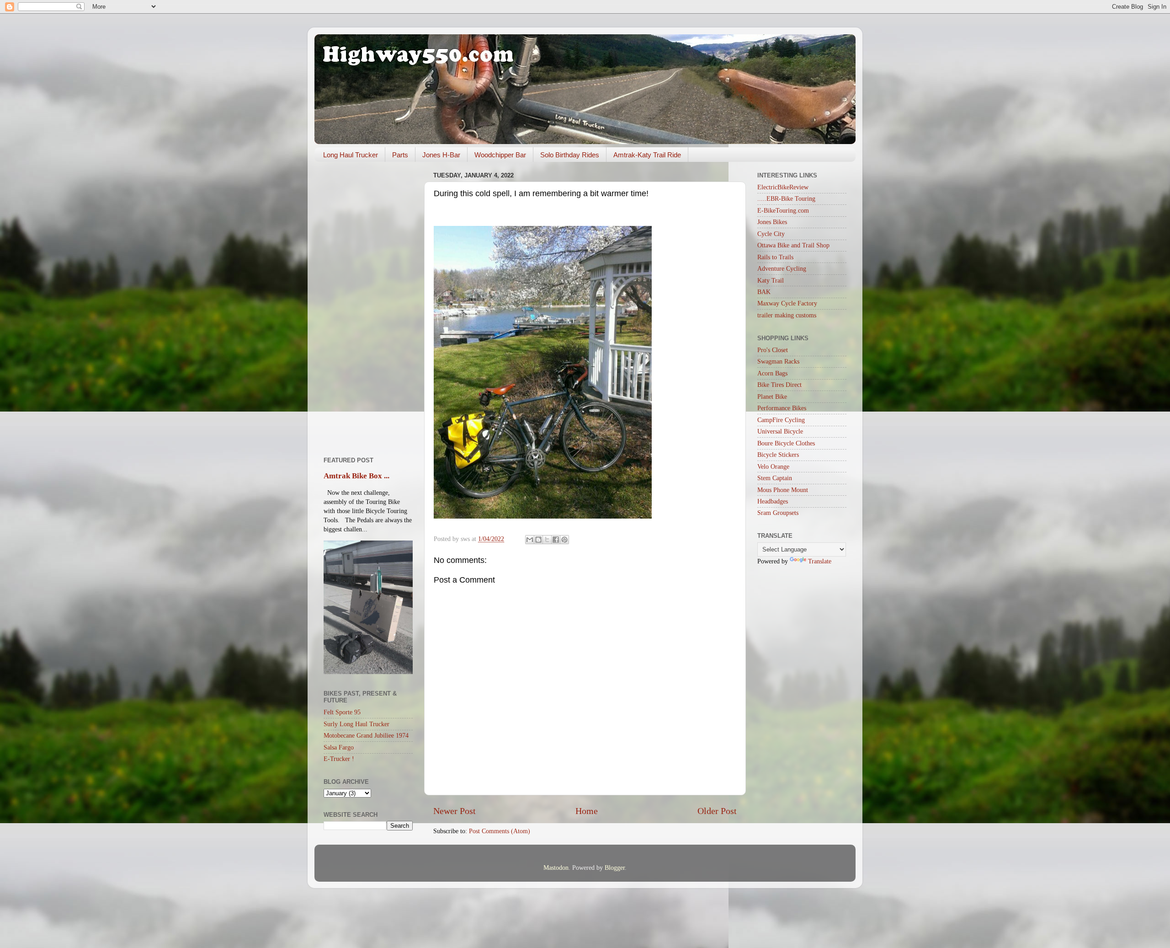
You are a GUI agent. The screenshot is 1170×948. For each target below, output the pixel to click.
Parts (400, 155)
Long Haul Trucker (350, 155)
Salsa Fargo (339, 747)
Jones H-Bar (441, 155)
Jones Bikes (772, 221)
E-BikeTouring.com (783, 210)
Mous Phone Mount (782, 489)
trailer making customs (786, 315)
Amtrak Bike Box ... (356, 475)
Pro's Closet (772, 349)
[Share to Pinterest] (564, 539)
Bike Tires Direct (779, 384)
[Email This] (529, 539)
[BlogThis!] (538, 539)
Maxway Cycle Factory (787, 303)
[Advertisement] (368, 306)
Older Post (717, 811)
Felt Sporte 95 (342, 712)
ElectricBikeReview (782, 187)
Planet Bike (772, 396)
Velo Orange (773, 466)
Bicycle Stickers (778, 454)
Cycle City (771, 233)
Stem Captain (774, 478)
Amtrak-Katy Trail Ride (647, 155)
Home (586, 811)
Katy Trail (770, 280)
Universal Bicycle (780, 431)
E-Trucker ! (339, 758)
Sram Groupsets (777, 512)
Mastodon (556, 867)
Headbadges (772, 501)
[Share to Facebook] (555, 539)
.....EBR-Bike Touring (786, 198)
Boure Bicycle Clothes (786, 443)
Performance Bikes (781, 408)
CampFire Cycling (781, 419)
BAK (764, 291)
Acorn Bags (772, 373)
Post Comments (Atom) (499, 831)
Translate (819, 561)
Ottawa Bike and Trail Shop (793, 245)
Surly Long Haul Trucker (356, 724)
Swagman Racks (778, 361)
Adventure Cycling (781, 268)
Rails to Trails (775, 257)
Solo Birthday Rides (569, 155)
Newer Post (454, 811)
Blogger (615, 867)
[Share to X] (547, 539)
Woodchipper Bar (500, 155)
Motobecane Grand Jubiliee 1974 (366, 735)
